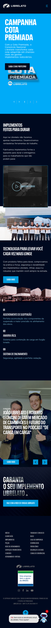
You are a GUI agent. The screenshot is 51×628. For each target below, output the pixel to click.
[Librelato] (14, 6)
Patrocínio (34, 546)
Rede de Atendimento (12, 546)
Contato (8, 553)
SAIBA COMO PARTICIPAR (17, 66)
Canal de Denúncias (37, 553)
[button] (24, 102)
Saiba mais (11, 279)
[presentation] (14, 102)
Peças (7, 543)
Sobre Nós (9, 536)
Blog (32, 536)
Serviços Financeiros (13, 550)
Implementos (9, 540)
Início (7, 533)
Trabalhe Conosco (37, 533)
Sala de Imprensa (36, 540)
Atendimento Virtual (12, 557)
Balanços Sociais (37, 550)
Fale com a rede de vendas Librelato (21, 503)
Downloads (34, 543)
